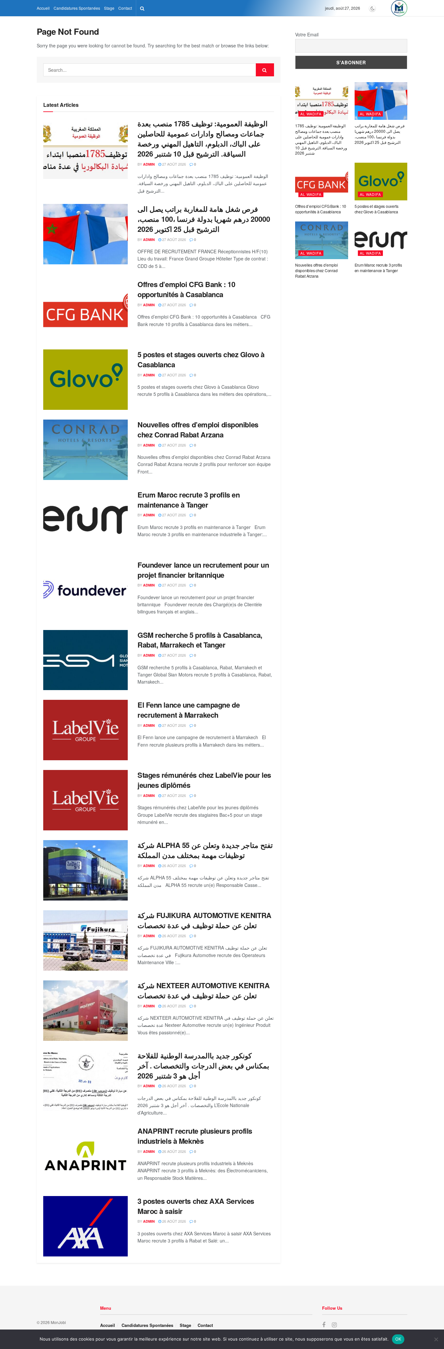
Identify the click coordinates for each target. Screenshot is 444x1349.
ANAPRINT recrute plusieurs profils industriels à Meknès (194, 1136)
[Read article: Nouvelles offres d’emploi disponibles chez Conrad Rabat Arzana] (85, 450)
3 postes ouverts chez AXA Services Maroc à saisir (195, 1206)
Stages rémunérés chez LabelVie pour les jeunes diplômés (204, 780)
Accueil (43, 8)
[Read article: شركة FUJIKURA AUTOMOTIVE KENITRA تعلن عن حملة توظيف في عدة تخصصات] (85, 940)
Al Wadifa (310, 113)
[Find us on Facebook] (323, 1325)
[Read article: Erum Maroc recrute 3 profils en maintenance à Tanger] (85, 520)
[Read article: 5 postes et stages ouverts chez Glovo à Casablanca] (85, 379)
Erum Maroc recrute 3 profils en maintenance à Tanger (188, 499)
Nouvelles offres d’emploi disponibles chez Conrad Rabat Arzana (197, 429)
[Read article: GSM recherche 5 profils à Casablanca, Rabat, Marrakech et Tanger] (85, 660)
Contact (125, 8)
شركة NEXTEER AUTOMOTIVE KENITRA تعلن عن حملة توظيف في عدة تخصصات (203, 990)
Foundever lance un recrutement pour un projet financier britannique (203, 570)
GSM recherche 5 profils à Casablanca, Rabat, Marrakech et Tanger (199, 640)
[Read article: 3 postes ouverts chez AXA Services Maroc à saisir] (85, 1226)
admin (149, 164)
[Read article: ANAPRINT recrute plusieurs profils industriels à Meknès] (85, 1156)
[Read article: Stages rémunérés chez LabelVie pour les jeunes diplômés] (85, 800)
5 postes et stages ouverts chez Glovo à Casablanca (201, 359)
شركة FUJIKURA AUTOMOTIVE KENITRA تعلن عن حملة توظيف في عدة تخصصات (204, 920)
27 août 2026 (173, 164)
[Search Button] (142, 8)
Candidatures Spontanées (77, 8)
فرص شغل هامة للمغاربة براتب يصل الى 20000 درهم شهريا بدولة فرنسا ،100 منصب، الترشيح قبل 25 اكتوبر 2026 (203, 219)
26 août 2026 (173, 865)
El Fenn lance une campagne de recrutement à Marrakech (188, 710)
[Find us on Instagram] (334, 1325)
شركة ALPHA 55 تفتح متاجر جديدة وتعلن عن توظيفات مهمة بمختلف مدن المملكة (205, 850)
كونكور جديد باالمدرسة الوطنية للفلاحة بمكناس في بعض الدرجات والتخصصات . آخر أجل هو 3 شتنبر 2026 (203, 1065)
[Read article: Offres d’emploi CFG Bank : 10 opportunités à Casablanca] (85, 309)
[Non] (436, 1339)
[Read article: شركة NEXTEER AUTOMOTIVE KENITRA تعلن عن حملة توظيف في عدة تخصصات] (85, 1010)
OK (398, 1339)
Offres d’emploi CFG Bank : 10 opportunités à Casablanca (186, 289)
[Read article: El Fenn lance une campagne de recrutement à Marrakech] (85, 730)
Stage (109, 8)
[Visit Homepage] (399, 8)
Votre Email (307, 34)
